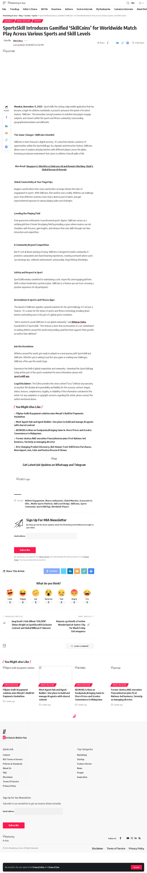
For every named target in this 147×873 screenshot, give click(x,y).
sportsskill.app (21, 376)
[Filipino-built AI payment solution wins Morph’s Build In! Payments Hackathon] (19, 676)
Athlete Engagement (34, 500)
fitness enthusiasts (54, 500)
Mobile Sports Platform (42, 503)
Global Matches (71, 500)
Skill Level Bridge (62, 503)
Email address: (20, 536)
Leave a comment (81, 646)
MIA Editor (18, 40)
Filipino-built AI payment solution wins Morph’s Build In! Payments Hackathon (18, 693)
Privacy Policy (38, 867)
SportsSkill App (43, 506)
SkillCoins (75, 503)
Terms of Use (53, 867)
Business (9, 21)
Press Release (23, 21)
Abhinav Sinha (79, 322)
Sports (37, 21)
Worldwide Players (60, 506)
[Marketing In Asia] (16, 3)
